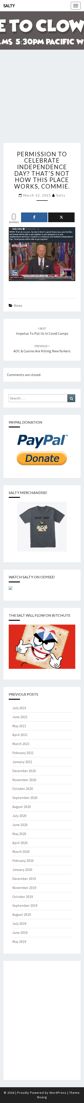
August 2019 (21, 914)
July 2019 (19, 923)
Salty (9, 5)
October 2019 (22, 896)
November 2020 (24, 780)
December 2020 (24, 770)
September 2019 (24, 905)
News (18, 305)
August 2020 (21, 806)
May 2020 (19, 833)
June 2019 (20, 932)
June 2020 (20, 824)
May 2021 (19, 726)
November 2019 (24, 887)
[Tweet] (61, 217)
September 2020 (24, 797)
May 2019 (19, 941)
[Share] (34, 217)
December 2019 (24, 878)
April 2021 (20, 734)
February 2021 (23, 752)
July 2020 (19, 815)
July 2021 (19, 708)
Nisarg (42, 1097)
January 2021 (22, 761)
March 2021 (21, 743)
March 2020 (21, 851)
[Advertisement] (42, 99)
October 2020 (22, 788)
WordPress (58, 1093)
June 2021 (20, 717)
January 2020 (22, 869)
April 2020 (20, 842)
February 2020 (23, 860)
